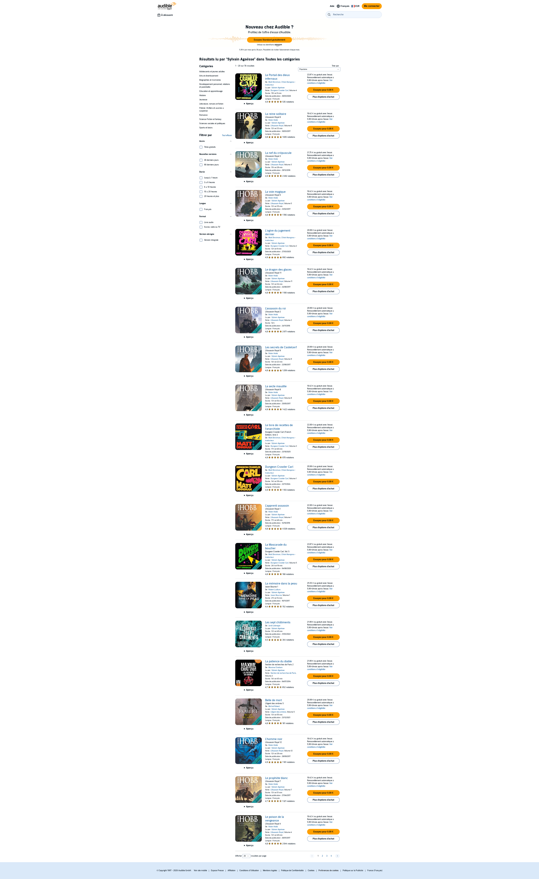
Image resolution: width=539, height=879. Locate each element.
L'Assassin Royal (277, 126)
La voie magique (275, 192)
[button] (269, 40)
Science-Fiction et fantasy (210, 119)
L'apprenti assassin (277, 505)
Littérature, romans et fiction (211, 104)
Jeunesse (203, 99)
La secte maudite (276, 386)
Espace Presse (217, 870)
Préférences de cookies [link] (328, 870)
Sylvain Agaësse (278, 88)
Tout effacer (227, 135)
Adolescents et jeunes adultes (212, 71)
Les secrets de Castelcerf (281, 347)
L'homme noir (273, 739)
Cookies (311, 870)
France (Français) (374, 870)
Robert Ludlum (275, 590)
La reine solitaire (275, 114)
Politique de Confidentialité (292, 870)
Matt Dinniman (275, 82)
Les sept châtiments (277, 622)
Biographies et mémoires (210, 80)
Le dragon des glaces (278, 269)
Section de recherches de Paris (283, 673)
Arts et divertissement (208, 76)
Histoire (202, 95)
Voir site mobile (200, 870)
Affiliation (231, 870)
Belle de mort (273, 700)
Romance (203, 115)
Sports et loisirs (206, 128)
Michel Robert (274, 706)
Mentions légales (270, 870)
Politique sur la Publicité (353, 870)
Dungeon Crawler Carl (279, 90)
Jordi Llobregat (274, 626)
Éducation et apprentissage (210, 91)
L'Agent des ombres (278, 712)
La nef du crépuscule (278, 153)
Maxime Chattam (276, 667)
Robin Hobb (273, 120)
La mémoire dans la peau (281, 583)
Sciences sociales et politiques (212, 123)
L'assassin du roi (275, 308)
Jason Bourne (276, 595)
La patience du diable (278, 661)
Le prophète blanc (276, 778)
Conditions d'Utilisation (249, 870)
